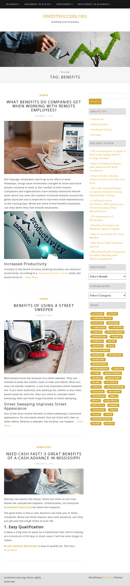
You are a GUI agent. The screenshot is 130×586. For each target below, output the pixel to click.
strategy (98, 405)
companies (98, 327)
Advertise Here (100, 124)
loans (96, 373)
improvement (100, 350)
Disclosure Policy (101, 129)
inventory (115, 355)
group (112, 341)
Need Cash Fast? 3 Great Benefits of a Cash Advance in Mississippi (44, 455)
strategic (111, 401)
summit (113, 405)
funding (97, 341)
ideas (111, 346)
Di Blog (108, 577)
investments (100, 369)
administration (102, 318)
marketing (113, 378)
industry (97, 355)
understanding (101, 419)
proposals (98, 396)
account (97, 314)
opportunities (115, 387)
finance (117, 337)
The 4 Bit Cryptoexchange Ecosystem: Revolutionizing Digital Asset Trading (106, 192)
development (115, 332)
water (96, 423)
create (96, 332)
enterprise (99, 337)
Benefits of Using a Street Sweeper (44, 307)
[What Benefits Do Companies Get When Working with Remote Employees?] (44, 147)
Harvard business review (53, 273)
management (113, 373)
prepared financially (19, 507)
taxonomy (98, 410)
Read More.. (32, 277)
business (113, 323)
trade (96, 414)
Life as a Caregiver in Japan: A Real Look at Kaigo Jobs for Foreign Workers (108, 155)
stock (96, 401)
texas (113, 410)
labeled (118, 369)
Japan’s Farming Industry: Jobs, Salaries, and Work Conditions (105, 167)
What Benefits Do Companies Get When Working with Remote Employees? (44, 105)
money (96, 382)
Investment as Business (93, 4)
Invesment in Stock (37, 4)
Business (12, 4)
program (97, 391)
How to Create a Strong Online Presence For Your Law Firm (107, 179)
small (113, 396)
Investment (63, 4)
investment (99, 364)
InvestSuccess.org (65, 16)
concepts (116, 327)
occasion (111, 382)
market (97, 378)
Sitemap (96, 134)
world (110, 423)
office (96, 387)
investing (98, 359)
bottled (97, 323)
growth (97, 346)
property (114, 391)
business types (44, 447)
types (108, 414)
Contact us (97, 119)
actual (113, 314)
